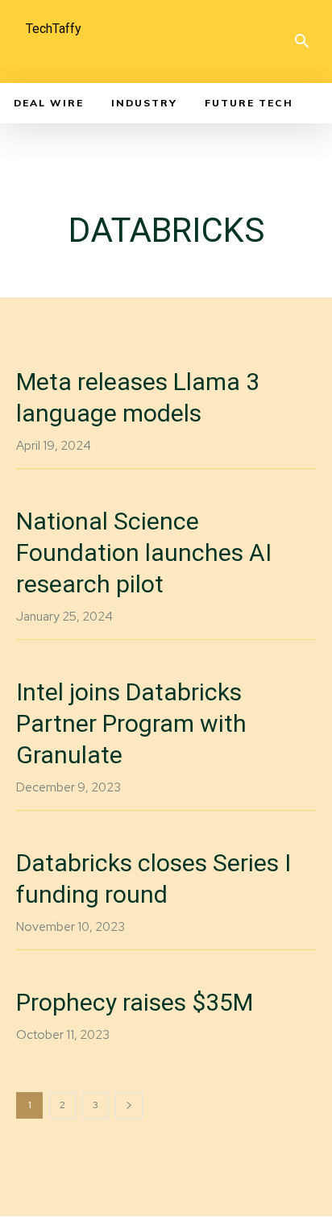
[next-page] (129, 1105)
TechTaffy (53, 28)
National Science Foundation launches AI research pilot (144, 552)
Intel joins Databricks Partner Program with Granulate (131, 723)
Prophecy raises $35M (134, 1002)
